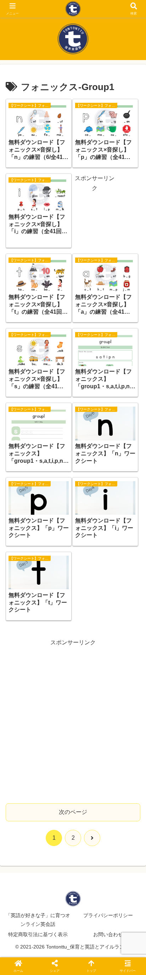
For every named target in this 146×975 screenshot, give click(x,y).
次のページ (73, 812)
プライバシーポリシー (108, 915)
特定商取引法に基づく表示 (38, 934)
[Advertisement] (94, 216)
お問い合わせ (108, 934)
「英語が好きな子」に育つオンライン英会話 (38, 919)
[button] (131, 880)
